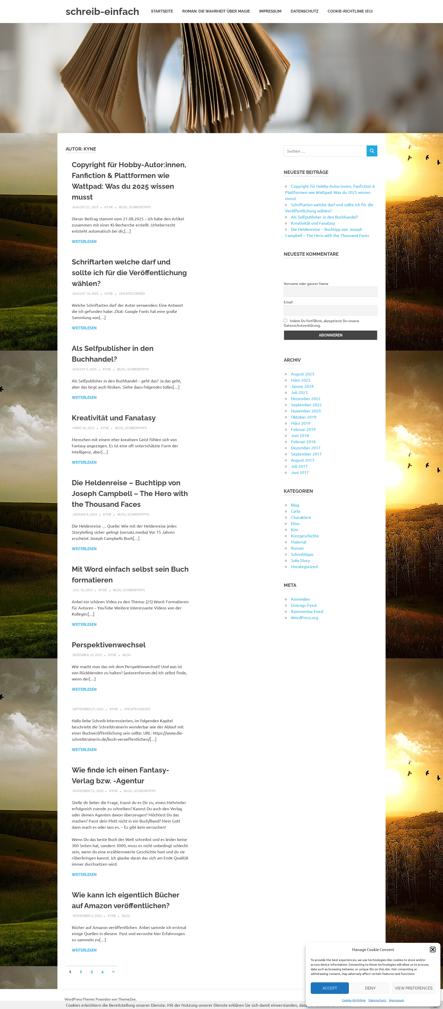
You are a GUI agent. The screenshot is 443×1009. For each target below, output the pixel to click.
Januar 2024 (302, 386)
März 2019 (300, 423)
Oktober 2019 (303, 416)
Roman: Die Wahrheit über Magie (216, 11)
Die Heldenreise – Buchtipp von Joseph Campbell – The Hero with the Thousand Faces (130, 494)
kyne (109, 207)
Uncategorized (132, 293)
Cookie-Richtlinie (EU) (350, 11)
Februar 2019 (303, 429)
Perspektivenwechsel (109, 645)
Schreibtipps (140, 207)
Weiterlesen (84, 242)
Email (288, 302)
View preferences (413, 988)
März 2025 (300, 379)
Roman (297, 547)
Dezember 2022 (305, 398)
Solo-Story (300, 560)
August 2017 (302, 459)
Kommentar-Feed (307, 611)
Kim (294, 529)
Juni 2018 (300, 435)
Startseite (162, 11)
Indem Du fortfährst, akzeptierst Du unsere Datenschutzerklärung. (321, 323)
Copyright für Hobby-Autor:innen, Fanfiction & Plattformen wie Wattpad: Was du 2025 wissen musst (330, 192)
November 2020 (306, 410)
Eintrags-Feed (303, 605)
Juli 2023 (299, 392)
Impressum (396, 1000)
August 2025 (302, 373)
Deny (370, 988)
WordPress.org (304, 617)
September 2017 (306, 453)
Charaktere (301, 517)
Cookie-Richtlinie (354, 1000)
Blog (123, 207)
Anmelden (300, 598)
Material (298, 541)
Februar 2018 (303, 441)
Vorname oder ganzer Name (306, 283)
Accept (330, 988)
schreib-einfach (102, 11)
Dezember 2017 (305, 447)
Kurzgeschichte (305, 535)
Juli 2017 (299, 466)
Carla (295, 510)
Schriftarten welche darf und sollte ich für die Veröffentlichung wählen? (129, 273)
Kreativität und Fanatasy (114, 418)
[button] (432, 949)
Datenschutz (377, 1000)
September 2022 (306, 404)
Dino (295, 523)
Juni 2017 (300, 472)
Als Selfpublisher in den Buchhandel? (324, 216)
